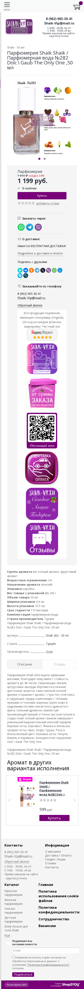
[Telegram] (37, 270)
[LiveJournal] (25, 275)
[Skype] (20, 275)
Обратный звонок (30, 305)
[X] (42, 270)
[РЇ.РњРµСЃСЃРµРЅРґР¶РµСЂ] (20, 270)
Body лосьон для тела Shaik (16, 928)
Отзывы (50, 863)
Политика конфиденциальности (59, 909)
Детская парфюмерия (13, 919)
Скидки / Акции (55, 859)
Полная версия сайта (17, 984)
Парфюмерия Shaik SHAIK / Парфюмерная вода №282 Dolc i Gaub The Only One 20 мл (54, 792)
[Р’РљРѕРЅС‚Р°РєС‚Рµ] (25, 270)
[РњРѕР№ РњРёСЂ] (59, 270)
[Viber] (48, 270)
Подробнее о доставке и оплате (40, 253)
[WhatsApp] (54, 270)
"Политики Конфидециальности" (48, 965)
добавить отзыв (47, 203)
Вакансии (47, 925)
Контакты (13, 845)
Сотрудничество (54, 919)
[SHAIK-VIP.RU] (19, 27)
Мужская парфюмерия (13, 893)
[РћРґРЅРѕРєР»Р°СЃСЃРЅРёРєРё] (31, 270)
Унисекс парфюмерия (13, 910)
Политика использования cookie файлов (59, 896)
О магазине (53, 851)
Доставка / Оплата (58, 855)
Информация (57, 845)
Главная (46, 884)
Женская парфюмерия (13, 902)
